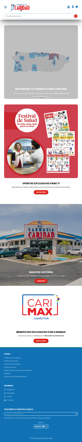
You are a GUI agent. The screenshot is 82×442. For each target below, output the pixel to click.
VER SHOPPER (41, 192)
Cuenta (73, 7)
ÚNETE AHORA (41, 341)
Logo (20, 7)
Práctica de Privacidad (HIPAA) (15, 377)
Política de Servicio (11, 361)
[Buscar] (75, 16)
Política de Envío (10, 367)
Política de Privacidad (12, 364)
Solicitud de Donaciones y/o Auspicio (18, 370)
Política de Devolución (12, 358)
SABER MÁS (41, 281)
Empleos (7, 373)
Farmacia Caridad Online (44, 438)
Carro (77, 7)
